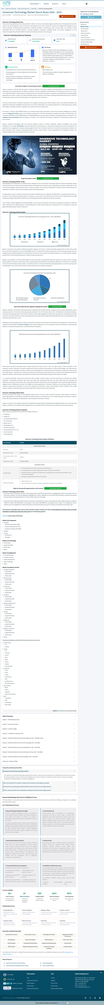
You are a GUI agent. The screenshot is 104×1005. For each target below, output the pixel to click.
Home (2, 8)
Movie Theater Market (48, 965)
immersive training (23, 324)
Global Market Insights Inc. (9, 998)
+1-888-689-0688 (84, 981)
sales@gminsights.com (84, 987)
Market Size (83, 24)
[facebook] (95, 997)
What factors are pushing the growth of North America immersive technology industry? (27, 786)
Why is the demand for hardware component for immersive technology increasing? (26, 783)
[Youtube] (99, 997)
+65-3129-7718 (82, 985)
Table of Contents (85, 37)
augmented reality (13, 113)
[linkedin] (85, 997)
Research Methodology (86, 42)
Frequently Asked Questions (88, 40)
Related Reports (85, 44)
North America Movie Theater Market (15, 963)
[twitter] (90, 997)
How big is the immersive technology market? (16, 771)
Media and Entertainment (23, 8)
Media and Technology (11, 8)
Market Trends (84, 26)
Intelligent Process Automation (10, 117)
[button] (75, 716)
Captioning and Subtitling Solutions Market (17, 965)
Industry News (84, 35)
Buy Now (92, 17)
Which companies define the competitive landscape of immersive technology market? (27, 790)
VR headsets (20, 126)
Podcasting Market (47, 963)
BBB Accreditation (24, 896)
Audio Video (34, 8)
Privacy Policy (61, 1003)
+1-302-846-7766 (82, 983)
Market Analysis (85, 29)
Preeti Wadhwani (62, 711)
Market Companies (85, 33)
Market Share (84, 31)
